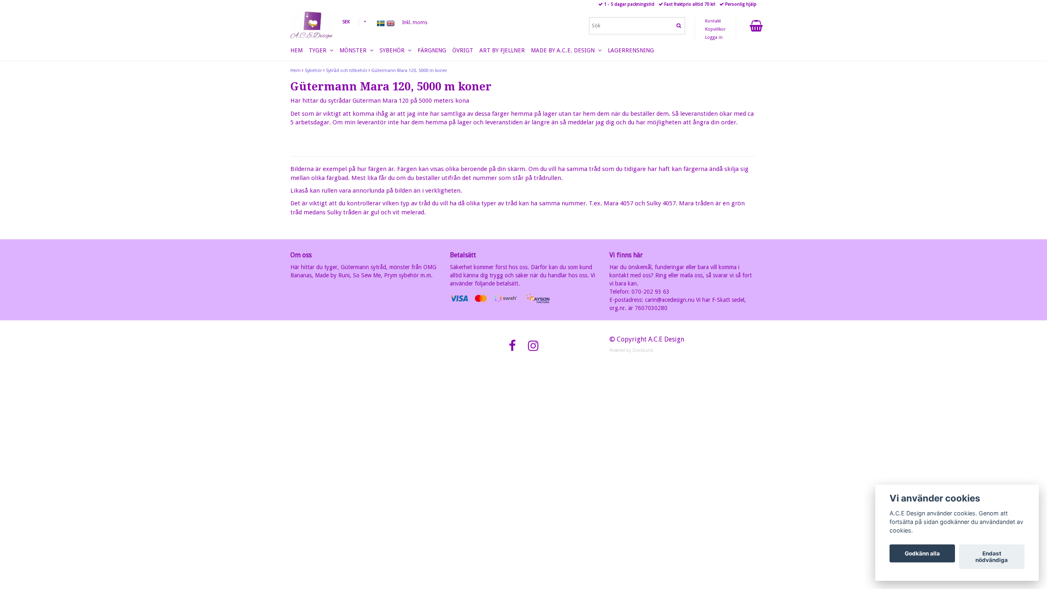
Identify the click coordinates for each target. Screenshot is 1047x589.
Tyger (319, 50)
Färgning (432, 50)
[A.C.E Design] (311, 25)
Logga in (714, 37)
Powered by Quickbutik (631, 350)
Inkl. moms (414, 22)
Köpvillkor (715, 29)
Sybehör (313, 70)
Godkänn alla (922, 553)
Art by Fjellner (502, 50)
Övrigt (462, 50)
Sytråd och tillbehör (346, 70)
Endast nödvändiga (991, 556)
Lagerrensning (631, 50)
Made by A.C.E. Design (564, 50)
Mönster (354, 50)
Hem (295, 70)
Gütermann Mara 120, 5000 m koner (409, 70)
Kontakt (713, 21)
